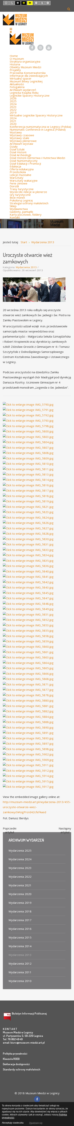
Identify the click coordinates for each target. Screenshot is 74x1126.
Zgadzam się (35, 1122)
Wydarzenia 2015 (20, 937)
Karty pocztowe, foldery (26, 214)
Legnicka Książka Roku (24, 92)
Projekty (15, 70)
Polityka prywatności (15, 1053)
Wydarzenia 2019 (20, 903)
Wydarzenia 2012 (20, 963)
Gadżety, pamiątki (21, 212)
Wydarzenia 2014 (20, 946)
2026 (13, 98)
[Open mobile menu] (11, 29)
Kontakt (15, 217)
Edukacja (15, 166)
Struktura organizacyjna (25, 61)
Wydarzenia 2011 (20, 972)
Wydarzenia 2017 (20, 920)
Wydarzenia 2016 (20, 929)
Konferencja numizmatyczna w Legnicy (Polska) (40, 127)
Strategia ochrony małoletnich (29, 203)
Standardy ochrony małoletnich (21, 1069)
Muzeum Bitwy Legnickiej (26, 81)
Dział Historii (18, 152)
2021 (13, 121)
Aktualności (17, 84)
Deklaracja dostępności (16, 1064)
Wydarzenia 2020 (20, 894)
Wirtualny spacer (20, 78)
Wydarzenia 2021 (20, 885)
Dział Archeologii (20, 155)
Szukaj (68, 9)
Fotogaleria (17, 87)
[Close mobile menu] (11, 32)
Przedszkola (18, 172)
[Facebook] (32, 48)
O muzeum (17, 58)
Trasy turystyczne (22, 189)
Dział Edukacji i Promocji (25, 163)
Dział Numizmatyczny (24, 161)
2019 (13, 112)
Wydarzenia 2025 (20, 850)
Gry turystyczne (20, 195)
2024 (13, 104)
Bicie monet (17, 197)
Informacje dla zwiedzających (29, 75)
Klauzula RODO (11, 1059)
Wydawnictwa (19, 209)
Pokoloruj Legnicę (21, 200)
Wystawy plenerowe (23, 141)
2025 (13, 101)
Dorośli (14, 186)
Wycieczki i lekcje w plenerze (28, 192)
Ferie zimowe (18, 183)
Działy (14, 146)
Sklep (13, 206)
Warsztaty (16, 178)
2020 (13, 124)
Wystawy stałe (19, 138)
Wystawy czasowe (22, 135)
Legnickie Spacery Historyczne (30, 95)
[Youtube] (49, 48)
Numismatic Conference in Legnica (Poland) (38, 129)
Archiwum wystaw (21, 144)
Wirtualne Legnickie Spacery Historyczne (36, 115)
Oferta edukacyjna (22, 169)
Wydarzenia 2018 (20, 911)
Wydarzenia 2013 (26, 267)
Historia (15, 64)
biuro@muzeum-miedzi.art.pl (27, 1042)
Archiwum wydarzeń (23, 90)
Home (14, 56)
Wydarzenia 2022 (20, 876)
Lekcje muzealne (20, 175)
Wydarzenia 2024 (20, 859)
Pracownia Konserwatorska (28, 73)
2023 (13, 107)
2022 (13, 110)
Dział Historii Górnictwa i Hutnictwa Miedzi (37, 158)
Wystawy (16, 132)
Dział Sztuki (17, 149)
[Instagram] (40, 48)
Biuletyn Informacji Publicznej (29, 1013)
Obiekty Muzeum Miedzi (25, 67)
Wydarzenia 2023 (20, 868)
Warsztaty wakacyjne (24, 180)
